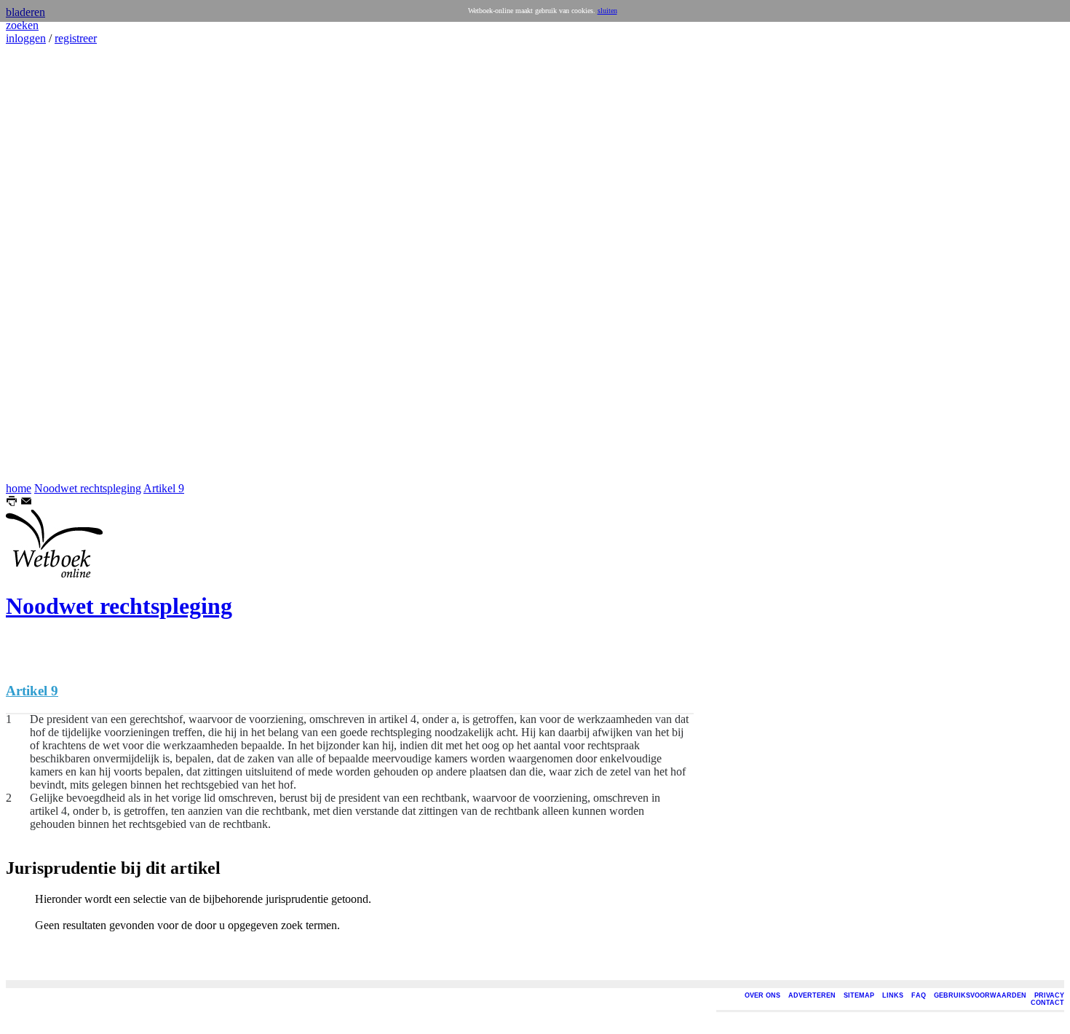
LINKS (892, 995)
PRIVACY (1049, 995)
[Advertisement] (49, 263)
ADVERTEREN (812, 995)
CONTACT (1047, 1002)
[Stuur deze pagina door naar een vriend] (26, 503)
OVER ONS (762, 995)
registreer (76, 38)
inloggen (26, 38)
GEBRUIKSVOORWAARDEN (980, 995)
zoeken (22, 25)
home (18, 488)
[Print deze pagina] (11, 503)
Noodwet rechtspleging (87, 488)
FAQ (918, 995)
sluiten (607, 11)
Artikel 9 (163, 488)
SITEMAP (859, 995)
